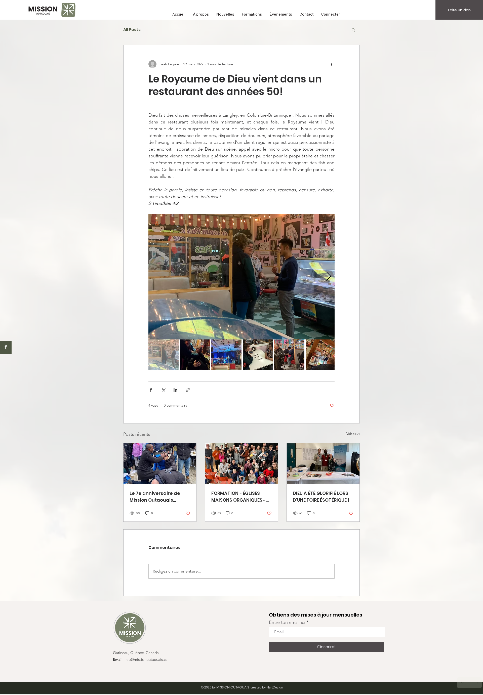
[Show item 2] (195, 354)
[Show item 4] (258, 354)
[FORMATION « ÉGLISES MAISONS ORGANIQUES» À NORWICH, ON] (241, 463)
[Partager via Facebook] (150, 389)
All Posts (132, 29)
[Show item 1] (163, 354)
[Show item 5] (289, 354)
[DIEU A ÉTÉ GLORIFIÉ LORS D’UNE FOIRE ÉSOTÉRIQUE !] (323, 463)
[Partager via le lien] (187, 389)
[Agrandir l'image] (241, 276)
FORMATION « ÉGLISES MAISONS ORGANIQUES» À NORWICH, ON (240, 496)
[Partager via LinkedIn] (175, 389)
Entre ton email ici (287, 622)
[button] (353, 30)
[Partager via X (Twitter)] (163, 389)
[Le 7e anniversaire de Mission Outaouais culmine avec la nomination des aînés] (160, 463)
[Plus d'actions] (332, 64)
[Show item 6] (321, 354)
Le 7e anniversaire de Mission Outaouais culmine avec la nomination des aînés (156, 496)
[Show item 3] (226, 354)
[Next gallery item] (329, 277)
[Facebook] (6, 347)
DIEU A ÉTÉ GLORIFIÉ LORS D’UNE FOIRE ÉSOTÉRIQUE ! (321, 496)
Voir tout (353, 433)
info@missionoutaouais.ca (146, 660)
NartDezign (274, 687)
